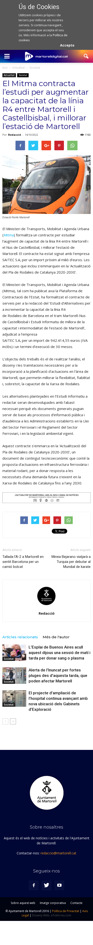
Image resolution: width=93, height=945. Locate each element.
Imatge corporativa (53, 903)
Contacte (76, 903)
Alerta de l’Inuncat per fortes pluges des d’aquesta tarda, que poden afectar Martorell (58, 675)
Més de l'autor (56, 637)
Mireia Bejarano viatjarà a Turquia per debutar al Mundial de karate (71, 562)
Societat (23, 75)
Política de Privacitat (65, 911)
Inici (5, 68)
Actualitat (9, 75)
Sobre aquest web (23, 903)
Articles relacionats (20, 637)
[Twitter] (46, 885)
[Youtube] (59, 885)
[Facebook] (33, 885)
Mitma (9, 235)
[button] (86, 56)
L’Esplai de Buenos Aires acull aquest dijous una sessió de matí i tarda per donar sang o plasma (59, 652)
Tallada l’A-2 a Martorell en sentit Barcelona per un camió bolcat (23, 562)
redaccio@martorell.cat (58, 853)
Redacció (14, 134)
